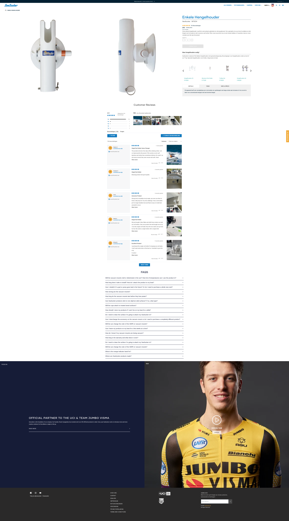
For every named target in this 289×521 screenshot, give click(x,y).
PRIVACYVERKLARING (117, 509)
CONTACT (113, 495)
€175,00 (204, 80)
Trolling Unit (222, 78)
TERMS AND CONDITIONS (118, 512)
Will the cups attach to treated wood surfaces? (120, 305)
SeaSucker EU (208, 505)
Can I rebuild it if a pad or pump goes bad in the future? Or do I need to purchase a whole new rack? (139, 287)
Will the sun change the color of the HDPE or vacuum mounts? (126, 324)
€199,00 (186, 80)
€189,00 (239, 80)
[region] (157, 120)
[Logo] (11, 5)
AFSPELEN (216, 432)
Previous (183, 71)
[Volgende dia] (180, 120)
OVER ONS (113, 493)
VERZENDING (114, 506)
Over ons (258, 5)
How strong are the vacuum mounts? (117, 292)
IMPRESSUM (114, 501)
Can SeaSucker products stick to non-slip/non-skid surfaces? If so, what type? (131, 301)
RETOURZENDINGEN (116, 503)
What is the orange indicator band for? (118, 351)
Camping (249, 5)
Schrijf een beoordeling (173, 136)
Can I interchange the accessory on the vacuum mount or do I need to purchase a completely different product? (142, 319)
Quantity (184, 37)
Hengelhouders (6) (241, 78)
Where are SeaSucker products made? (118, 356)
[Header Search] (277, 5)
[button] (282, 5)
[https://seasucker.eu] (5, 10)
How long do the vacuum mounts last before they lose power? (126, 296)
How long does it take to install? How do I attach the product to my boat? (129, 282)
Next (251, 71)
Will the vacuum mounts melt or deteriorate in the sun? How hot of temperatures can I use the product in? (140, 278)
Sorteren (164, 141)
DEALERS (113, 498)
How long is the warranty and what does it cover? (121, 338)
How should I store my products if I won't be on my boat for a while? (128, 310)
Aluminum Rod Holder (207, 78)
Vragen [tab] (122, 132)
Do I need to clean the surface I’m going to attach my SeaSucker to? (128, 315)
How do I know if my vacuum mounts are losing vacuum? (124, 333)
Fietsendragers (239, 5)
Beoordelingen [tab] (112, 132)
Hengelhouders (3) (188, 78)
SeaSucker (186, 21)
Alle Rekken (228, 5)
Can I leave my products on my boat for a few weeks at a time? (126, 328)
